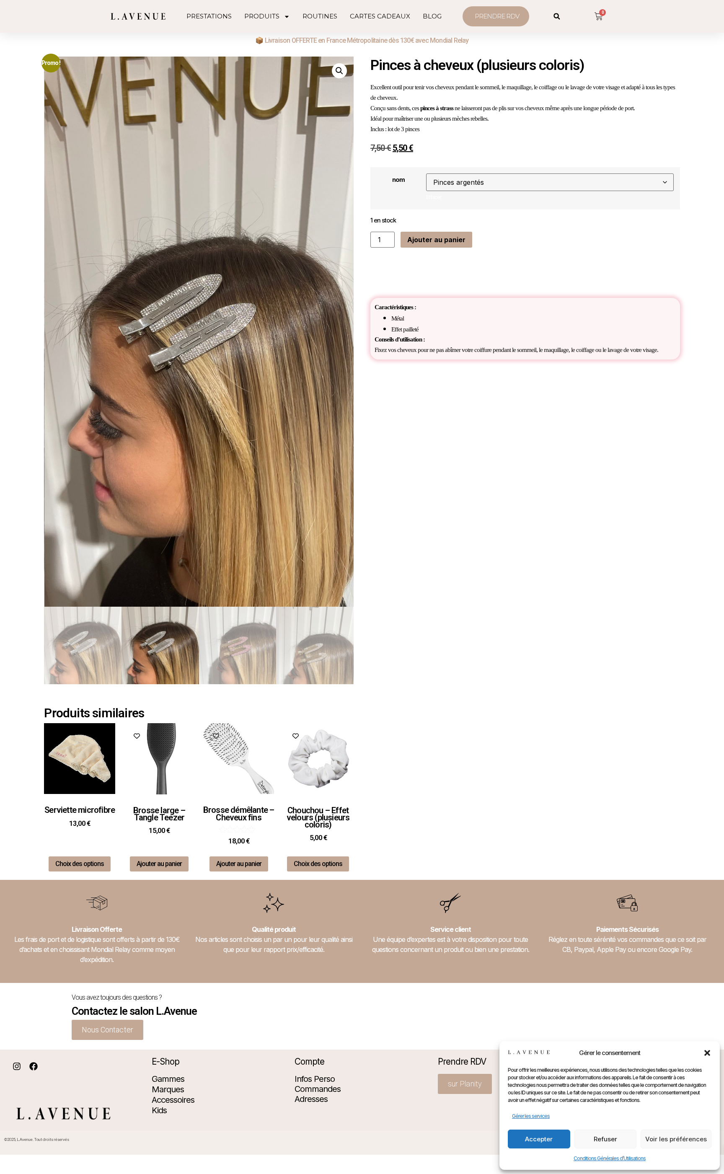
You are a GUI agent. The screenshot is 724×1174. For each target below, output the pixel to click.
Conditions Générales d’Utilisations (610, 1158)
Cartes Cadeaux (380, 16)
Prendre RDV (462, 1061)
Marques (168, 1089)
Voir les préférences (676, 1139)
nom (398, 180)
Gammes (168, 1079)
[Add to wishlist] (56, 736)
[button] (707, 1053)
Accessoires (173, 1100)
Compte (309, 1061)
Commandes (318, 1089)
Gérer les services (531, 1116)
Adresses (311, 1099)
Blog (432, 16)
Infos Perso (315, 1079)
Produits (261, 16)
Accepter (539, 1139)
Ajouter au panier (436, 239)
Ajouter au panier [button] (159, 864)
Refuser (605, 1139)
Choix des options (79, 864)
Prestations (209, 16)
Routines (320, 16)
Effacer (433, 197)
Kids (159, 1110)
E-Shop (165, 1061)
